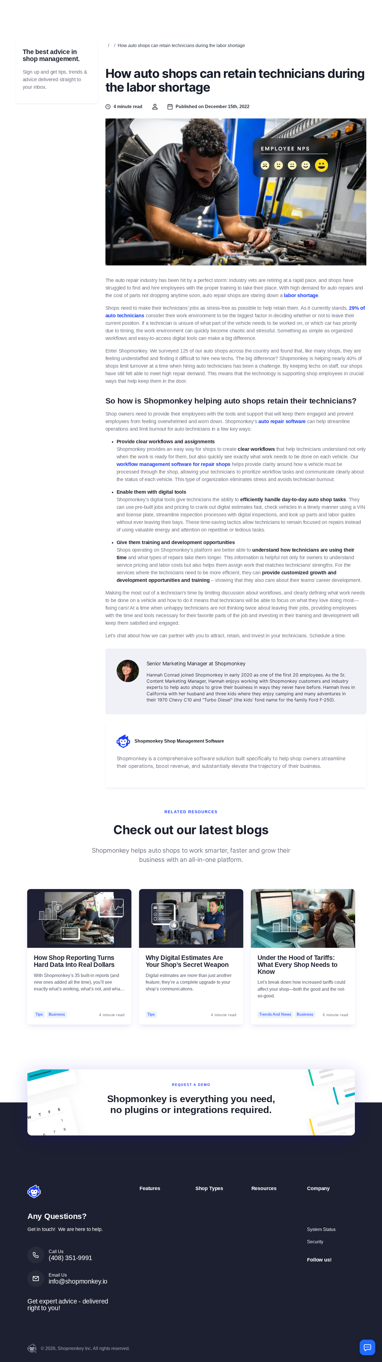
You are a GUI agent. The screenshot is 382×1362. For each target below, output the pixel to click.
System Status (321, 1229)
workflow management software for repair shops (174, 464)
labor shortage (301, 295)
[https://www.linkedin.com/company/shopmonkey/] (337, 1273)
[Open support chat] (367, 1347)
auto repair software (282, 421)
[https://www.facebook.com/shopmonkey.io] (310, 1273)
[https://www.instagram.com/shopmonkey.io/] (323, 1273)
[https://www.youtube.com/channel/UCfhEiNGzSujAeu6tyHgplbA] (350, 1273)
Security (315, 1241)
